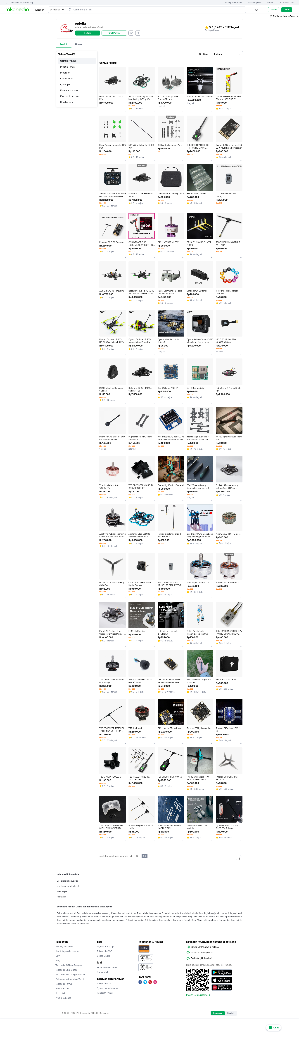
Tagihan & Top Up (105, 946)
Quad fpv (65, 84)
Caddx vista (66, 78)
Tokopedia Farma (63, 984)
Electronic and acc (70, 96)
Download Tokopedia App (21, 2)
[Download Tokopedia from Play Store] (221, 972)
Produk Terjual (67, 66)
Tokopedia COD (104, 951)
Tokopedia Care (286, 2)
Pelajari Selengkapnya (196, 995)
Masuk (274, 9)
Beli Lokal (60, 993)
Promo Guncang (63, 998)
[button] (284, 16)
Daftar (287, 9)
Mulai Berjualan (254, 2)
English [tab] (230, 1013)
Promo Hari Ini (62, 988)
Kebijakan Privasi (105, 993)
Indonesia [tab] (217, 1013)
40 (137, 856)
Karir (57, 956)
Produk (64, 44)
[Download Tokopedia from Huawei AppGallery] (221, 987)
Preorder (65, 72)
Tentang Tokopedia (233, 2)
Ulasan (79, 44)
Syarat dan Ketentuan (107, 988)
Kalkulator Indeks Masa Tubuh (69, 979)
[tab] (63, 44)
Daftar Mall (102, 972)
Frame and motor (69, 90)
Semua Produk (68, 60)
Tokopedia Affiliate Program (68, 965)
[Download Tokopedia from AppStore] (221, 980)
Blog (57, 960)
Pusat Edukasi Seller (107, 967)
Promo (270, 2)
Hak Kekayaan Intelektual (67, 951)
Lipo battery (66, 102)
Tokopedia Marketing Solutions (70, 974)
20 (131, 856)
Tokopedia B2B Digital (66, 970)
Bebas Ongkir (103, 956)
